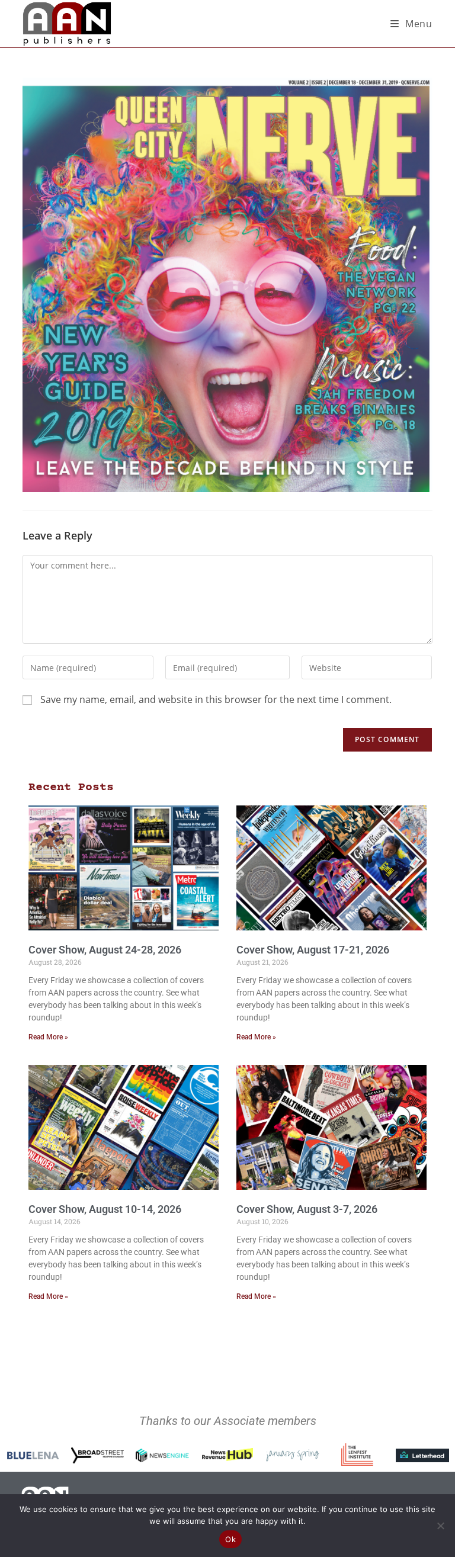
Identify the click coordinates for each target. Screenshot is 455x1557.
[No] (440, 1526)
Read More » (48, 1037)
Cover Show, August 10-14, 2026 (104, 1209)
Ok (230, 1539)
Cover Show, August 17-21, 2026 (312, 949)
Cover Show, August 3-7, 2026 (306, 1209)
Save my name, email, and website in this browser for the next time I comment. (216, 699)
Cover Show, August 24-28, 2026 (104, 949)
